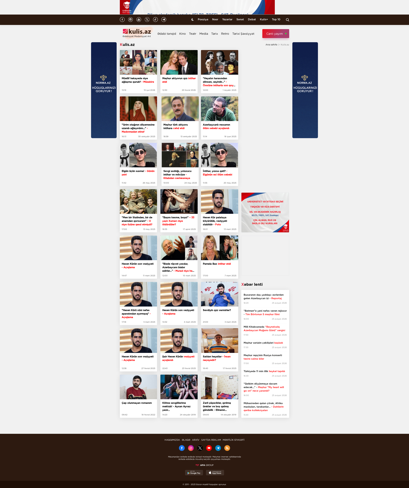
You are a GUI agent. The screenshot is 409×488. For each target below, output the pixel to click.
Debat (252, 19)
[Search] (287, 19)
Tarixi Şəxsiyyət (243, 33)
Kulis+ (264, 19)
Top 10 (276, 19)
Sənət (240, 19)
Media (203, 33)
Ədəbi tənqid (166, 33)
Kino (182, 33)
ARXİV (195, 440)
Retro (225, 33)
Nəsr (215, 19)
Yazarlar (227, 19)
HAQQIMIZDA (172, 440)
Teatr (192, 33)
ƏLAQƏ (186, 440)
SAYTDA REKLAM (211, 440)
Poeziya (203, 19)
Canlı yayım (274, 33)
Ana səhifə (271, 44)
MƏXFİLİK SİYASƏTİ (233, 440)
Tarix (214, 33)
